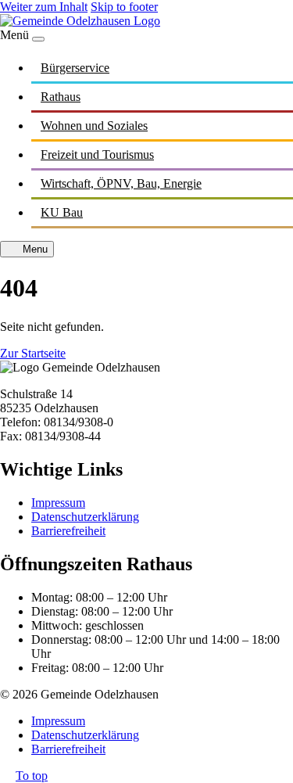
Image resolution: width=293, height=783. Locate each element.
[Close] (38, 39)
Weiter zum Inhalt (44, 6)
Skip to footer (124, 6)
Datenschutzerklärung (85, 516)
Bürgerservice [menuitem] (75, 67)
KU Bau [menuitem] (62, 212)
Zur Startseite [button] (33, 353)
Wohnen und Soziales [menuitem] (94, 125)
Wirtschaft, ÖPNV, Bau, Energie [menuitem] (121, 183)
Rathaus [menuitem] (60, 96)
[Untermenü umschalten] (277, 67)
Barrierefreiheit (68, 530)
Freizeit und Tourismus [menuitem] (97, 154)
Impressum (58, 502)
